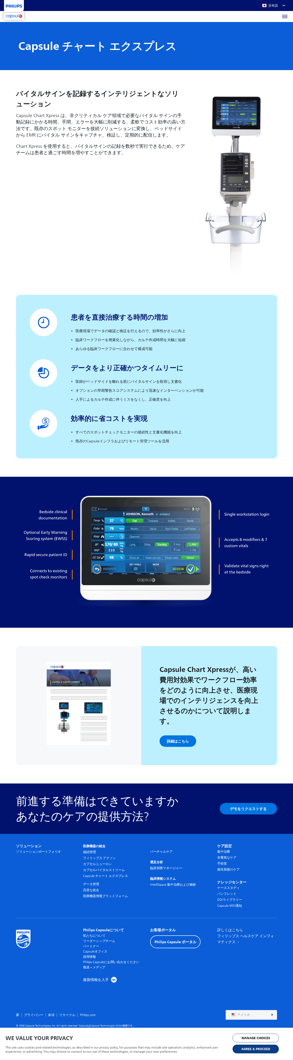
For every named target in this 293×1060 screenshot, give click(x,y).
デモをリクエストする (248, 808)
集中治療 (223, 851)
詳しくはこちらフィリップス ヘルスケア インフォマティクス (245, 936)
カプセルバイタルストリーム (104, 870)
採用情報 (89, 956)
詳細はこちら (178, 741)
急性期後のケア (228, 869)
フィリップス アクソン (99, 858)
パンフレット (226, 893)
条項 (51, 1015)
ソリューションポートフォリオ (38, 851)
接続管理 (89, 852)
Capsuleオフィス (95, 951)
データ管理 (91, 884)
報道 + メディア (94, 967)
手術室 (222, 863)
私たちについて (94, 935)
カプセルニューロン (97, 864)
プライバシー (33, 1015)
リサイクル (67, 1015)
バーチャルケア (161, 851)
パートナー (91, 946)
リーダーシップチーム (99, 941)
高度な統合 (91, 890)
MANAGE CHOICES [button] (255, 1038)
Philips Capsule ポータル (175, 942)
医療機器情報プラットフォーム (105, 896)
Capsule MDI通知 (229, 905)
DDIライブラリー (229, 899)
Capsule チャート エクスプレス (105, 876)
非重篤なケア (226, 857)
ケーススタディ (228, 887)
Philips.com (88, 1015)
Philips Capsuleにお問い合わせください (111, 962)
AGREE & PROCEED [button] (255, 1049)
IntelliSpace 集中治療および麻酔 (173, 884)
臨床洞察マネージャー (166, 868)
